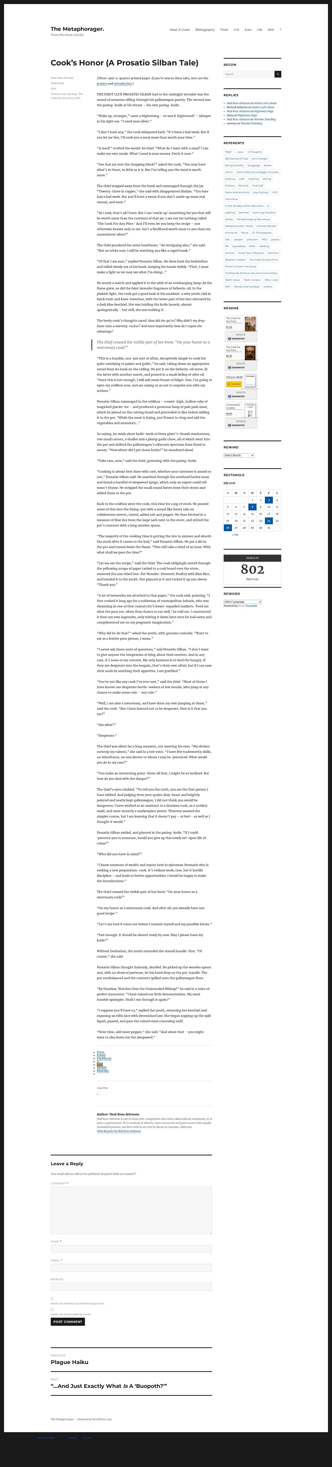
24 (269, 520)
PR (226, 246)
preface (102, 83)
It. (268, 205)
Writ (271, 30)
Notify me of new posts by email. (71, 1314)
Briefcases (72, 1438)
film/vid (243, 185)
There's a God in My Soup (240, 266)
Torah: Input (232, 279)
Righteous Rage (263, 111)
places (275, 239)
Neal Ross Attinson (62, 77)
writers (267, 286)
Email (56, 1260)
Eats (248, 30)
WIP (77, 97)
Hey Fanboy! (69, 93)
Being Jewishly (234, 165)
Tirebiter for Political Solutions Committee (251, 273)
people (238, 239)
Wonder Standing (265, 119)
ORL (227, 239)
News (244, 232)
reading (264, 246)
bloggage (254, 165)
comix (229, 172)
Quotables (238, 246)
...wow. (240, 151)
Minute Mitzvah (266, 225)
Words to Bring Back (247, 286)
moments (231, 232)
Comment (59, 1183)
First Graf (257, 185)
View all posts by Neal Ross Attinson (119, 1131)
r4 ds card (86, 1438)
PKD (264, 239)
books (267, 165)
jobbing (230, 212)
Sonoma (273, 252)
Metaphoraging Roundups (253, 219)
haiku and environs (237, 192)
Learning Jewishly (263, 212)
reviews (229, 252)
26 (227, 527)
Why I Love (271, 279)
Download (235, 384)
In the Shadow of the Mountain (244, 205)
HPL (275, 192)
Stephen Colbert (235, 259)
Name (56, 1241)
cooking (230, 178)
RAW (252, 246)
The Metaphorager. (77, 29)
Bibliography (205, 30)
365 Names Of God (236, 158)
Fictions (56, 93)
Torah (224, 30)
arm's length (260, 158)
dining (267, 178)
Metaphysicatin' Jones (239, 225)
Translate (251, 606)
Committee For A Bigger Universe (258, 172)
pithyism (252, 239)
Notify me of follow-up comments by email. (78, 1303)
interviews (231, 199)
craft (241, 178)
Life (259, 30)
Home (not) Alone (265, 103)
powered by (241, 334)
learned (244, 212)
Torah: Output (252, 279)
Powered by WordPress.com (95, 1419)
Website (57, 1279)
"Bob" (228, 151)
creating (253, 178)
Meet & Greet (180, 30)
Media (229, 219)
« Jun (235, 534)
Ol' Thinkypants (261, 232)
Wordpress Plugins (46, 1438)
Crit (236, 30)
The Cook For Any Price (263, 259)
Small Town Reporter (251, 252)
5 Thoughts (255, 151)
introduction (123, 83)
